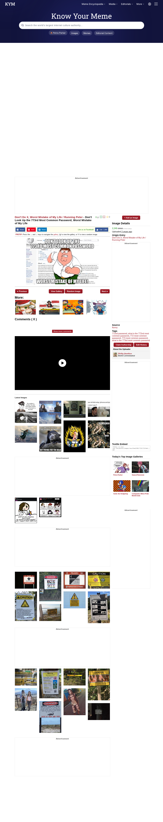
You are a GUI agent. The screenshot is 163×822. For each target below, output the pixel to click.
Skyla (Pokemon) (138, 475)
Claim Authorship (123, 345)
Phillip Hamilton (125, 354)
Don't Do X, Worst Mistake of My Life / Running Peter (49, 217)
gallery (55, 234)
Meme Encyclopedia (92, 4)
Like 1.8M (102, 230)
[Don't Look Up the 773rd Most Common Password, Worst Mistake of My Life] (62, 261)
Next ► (105, 291)
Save (32, 230)
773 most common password (135, 338)
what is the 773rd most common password (131, 340)
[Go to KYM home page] (10, 4)
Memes (86, 33)
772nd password (119, 333)
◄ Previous (22, 291)
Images (74, 33)
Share (21, 230)
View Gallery (56, 291)
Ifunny (115, 327)
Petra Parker (118, 475)
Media (112, 4)
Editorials (125, 4)
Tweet (43, 230)
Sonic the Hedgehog (120, 494)
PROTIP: (19, 234)
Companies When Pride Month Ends (140, 495)
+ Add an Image (131, 218)
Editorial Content (104, 33)
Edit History (141, 345)
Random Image (73, 291)
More (139, 4)
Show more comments (62, 331)
